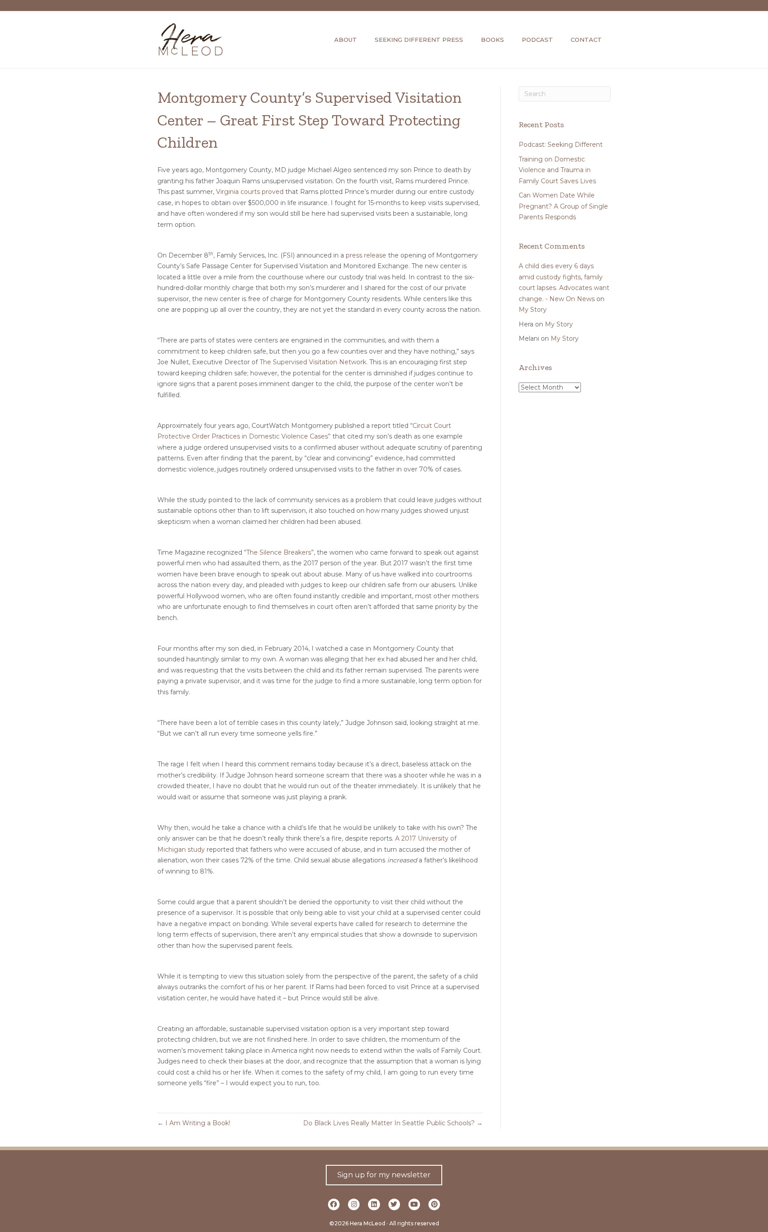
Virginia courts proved (250, 192)
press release (366, 255)
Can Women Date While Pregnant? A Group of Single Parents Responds (563, 206)
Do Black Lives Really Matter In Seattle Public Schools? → (393, 1123)
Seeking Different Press (419, 39)
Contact (586, 39)
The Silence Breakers (278, 552)
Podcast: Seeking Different (561, 145)
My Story (533, 310)
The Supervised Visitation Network (313, 362)
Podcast (537, 39)
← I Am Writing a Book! (193, 1123)
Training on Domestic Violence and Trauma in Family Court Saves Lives (557, 170)
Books (492, 39)
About (345, 39)
